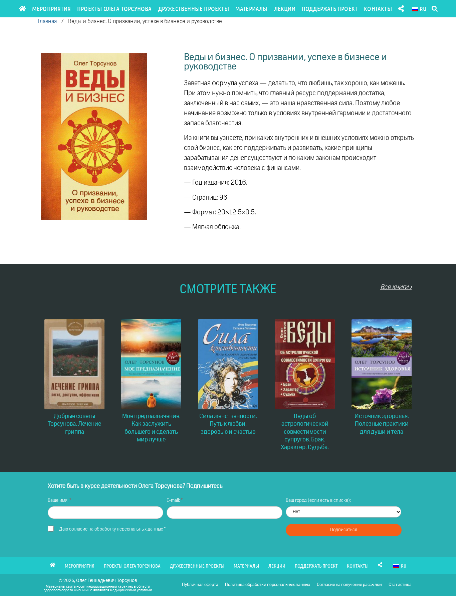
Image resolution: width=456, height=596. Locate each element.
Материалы (251, 8)
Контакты (378, 8)
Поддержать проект (330, 8)
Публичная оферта (200, 585)
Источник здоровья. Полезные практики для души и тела (382, 424)
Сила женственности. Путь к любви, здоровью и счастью (228, 424)
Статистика (400, 585)
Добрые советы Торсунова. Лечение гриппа (74, 424)
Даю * (112, 529)
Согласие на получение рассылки (349, 585)
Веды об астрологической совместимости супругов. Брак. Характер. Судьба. (305, 432)
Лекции (284, 8)
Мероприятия (51, 8)
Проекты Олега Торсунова (114, 8)
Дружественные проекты (193, 8)
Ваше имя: (58, 500)
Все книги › (396, 287)
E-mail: (174, 500)
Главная (47, 21)
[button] (434, 8)
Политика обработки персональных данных (267, 585)
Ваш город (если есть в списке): (318, 500)
